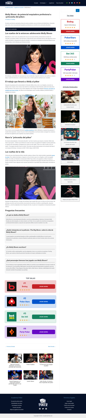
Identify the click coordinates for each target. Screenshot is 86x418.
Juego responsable (69, 403)
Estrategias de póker (17, 405)
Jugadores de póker (19, 7)
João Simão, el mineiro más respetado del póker (46, 382)
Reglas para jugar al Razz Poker (70, 199)
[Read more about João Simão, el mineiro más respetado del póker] (46, 375)
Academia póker (9, 7)
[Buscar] (77, 10)
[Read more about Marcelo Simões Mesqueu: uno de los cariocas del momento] (15, 358)
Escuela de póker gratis (16, 401)
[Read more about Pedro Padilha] (30, 358)
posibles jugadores (29, 130)
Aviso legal (69, 401)
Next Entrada (52, 346)
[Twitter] (43, 409)
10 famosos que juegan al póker (46, 365)
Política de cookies (69, 407)
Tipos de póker (59, 3)
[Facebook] (40, 409)
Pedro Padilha (30, 364)
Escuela (36, 3)
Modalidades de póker (16, 403)
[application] (46, 2)
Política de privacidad (69, 405)
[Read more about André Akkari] (30, 375)
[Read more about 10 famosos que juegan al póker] (46, 358)
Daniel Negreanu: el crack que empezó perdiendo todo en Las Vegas (15, 383)
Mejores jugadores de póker (16, 409)
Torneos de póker (17, 407)
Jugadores (51, 3)
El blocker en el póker (70, 124)
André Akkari (30, 381)
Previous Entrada (10, 346)
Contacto (69, 409)
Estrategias (43, 3)
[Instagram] (46, 409)
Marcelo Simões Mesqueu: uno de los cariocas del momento (15, 366)
